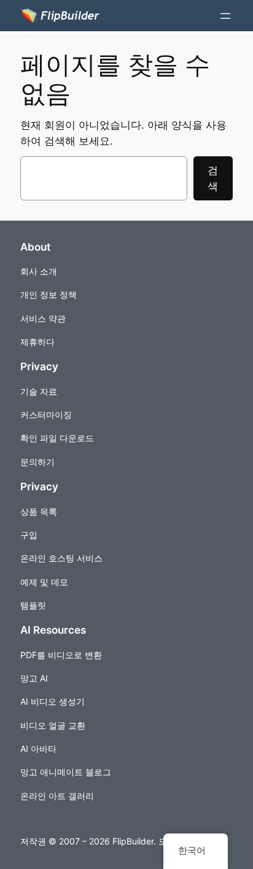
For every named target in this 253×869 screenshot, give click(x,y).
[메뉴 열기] (225, 16)
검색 (213, 178)
